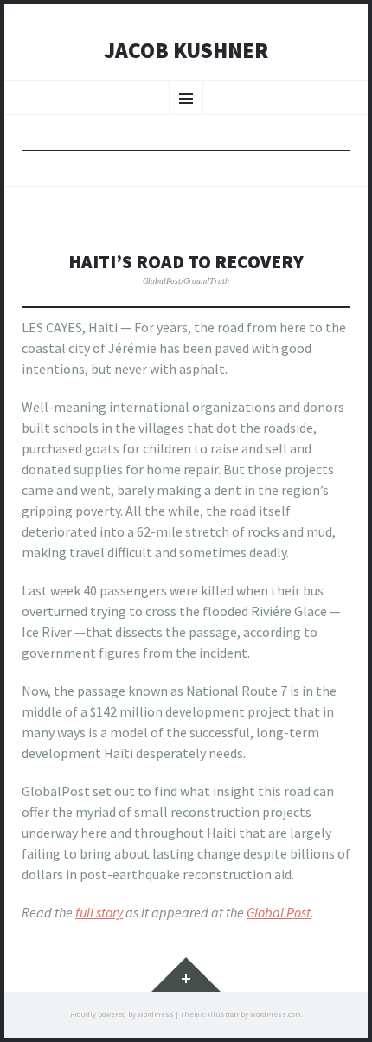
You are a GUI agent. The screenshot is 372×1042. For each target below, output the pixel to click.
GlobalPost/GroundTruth (186, 280)
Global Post (279, 912)
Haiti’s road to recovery (186, 261)
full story (99, 912)
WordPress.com (275, 1014)
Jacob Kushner (186, 51)
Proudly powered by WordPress (122, 1014)
